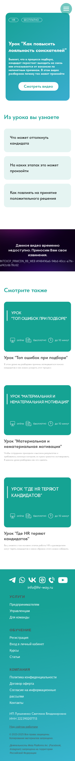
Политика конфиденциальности (33, 677)
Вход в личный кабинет (27, 644)
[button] (23, 726)
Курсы (14, 650)
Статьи (15, 657)
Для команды (19, 617)
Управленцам (20, 611)
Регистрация (19, 637)
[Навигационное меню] (66, 9)
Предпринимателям (24, 604)
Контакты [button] (16, 702)
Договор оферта (22, 683)
